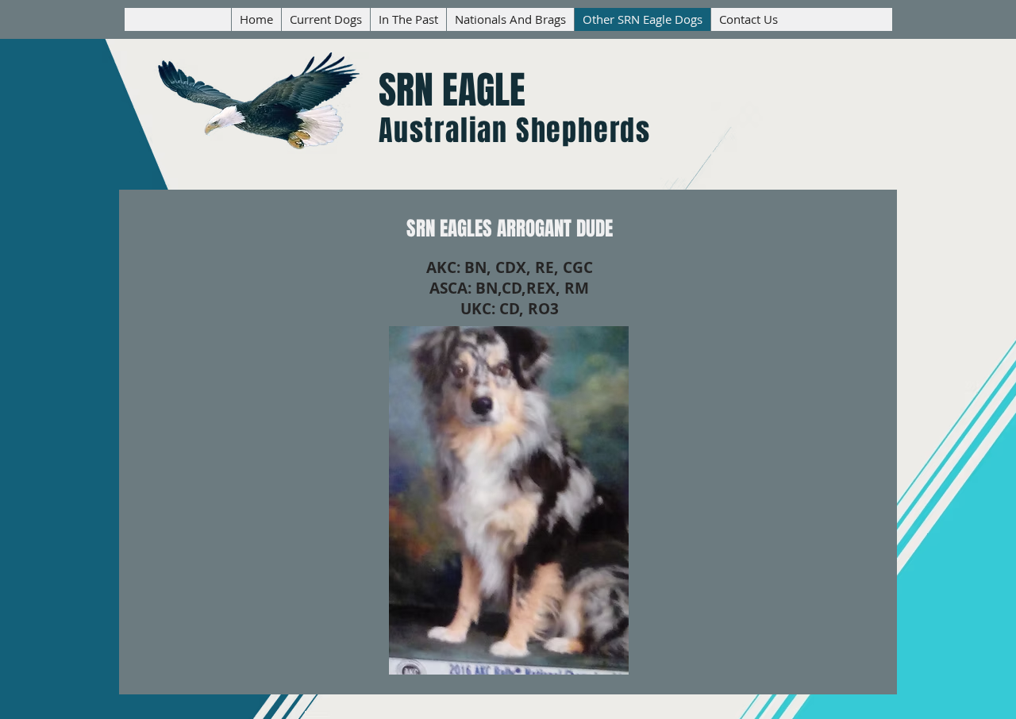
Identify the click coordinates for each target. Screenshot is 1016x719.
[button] (509, 500)
